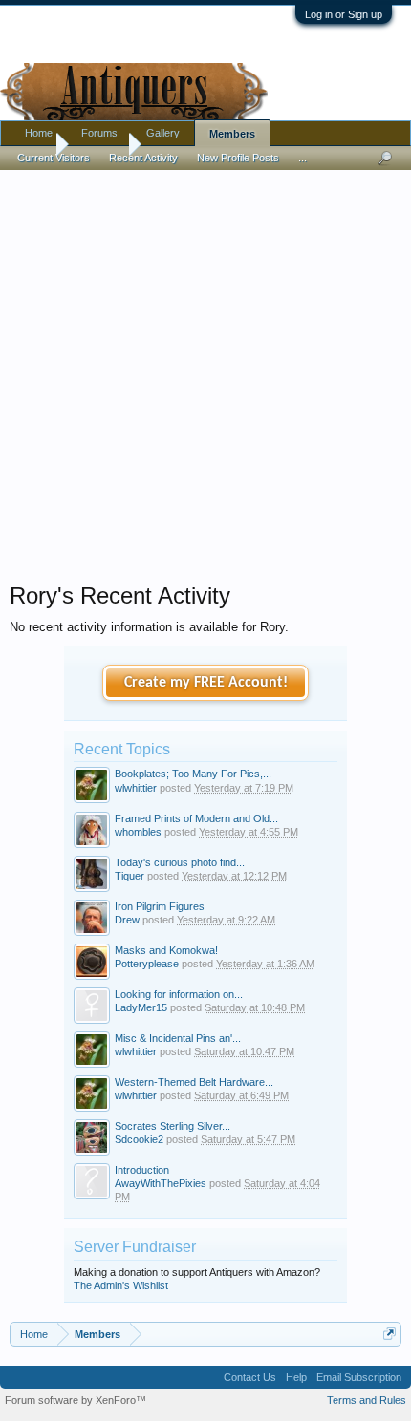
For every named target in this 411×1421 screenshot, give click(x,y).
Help (296, 1377)
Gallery (163, 132)
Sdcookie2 (139, 1139)
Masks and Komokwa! (166, 950)
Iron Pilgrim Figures (160, 906)
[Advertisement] (205, 371)
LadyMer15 (141, 1007)
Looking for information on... (179, 994)
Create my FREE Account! (206, 682)
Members (232, 133)
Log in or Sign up (343, 14)
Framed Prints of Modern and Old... (196, 818)
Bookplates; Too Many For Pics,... (193, 773)
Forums (99, 132)
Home (39, 132)
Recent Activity (143, 157)
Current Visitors (53, 157)
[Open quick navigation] (389, 1333)
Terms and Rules (366, 1400)
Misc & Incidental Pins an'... (178, 1038)
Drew (127, 919)
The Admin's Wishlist (121, 1285)
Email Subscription (358, 1377)
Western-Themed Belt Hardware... (194, 1082)
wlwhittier (136, 788)
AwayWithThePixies (160, 1183)
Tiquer (129, 875)
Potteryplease (147, 963)
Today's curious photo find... (180, 862)
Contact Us (250, 1377)
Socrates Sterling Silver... (172, 1126)
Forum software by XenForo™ (75, 1400)
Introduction (142, 1170)
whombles (138, 832)
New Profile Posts (238, 157)
